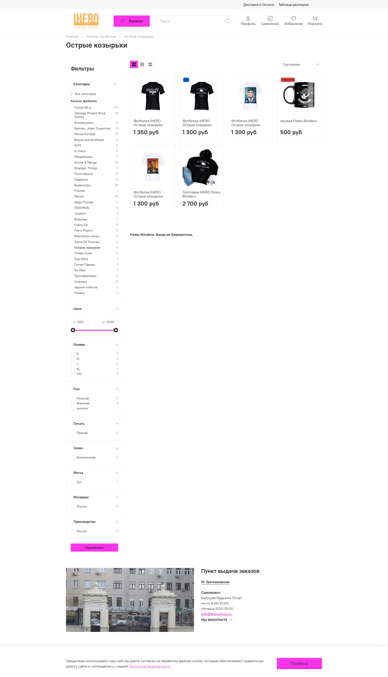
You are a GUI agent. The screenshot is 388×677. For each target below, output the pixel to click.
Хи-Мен (80, 270)
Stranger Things (85, 168)
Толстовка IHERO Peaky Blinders (201, 194)
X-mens (80, 151)
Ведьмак (80, 219)
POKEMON (81, 208)
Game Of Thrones (86, 242)
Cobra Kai (81, 225)
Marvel (79, 196)
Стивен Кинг (83, 253)
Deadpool (81, 180)
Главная (72, 36)
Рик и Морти (83, 230)
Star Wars (81, 259)
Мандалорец (83, 157)
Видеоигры (82, 185)
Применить (94, 547)
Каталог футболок (101, 36)
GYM (77, 145)
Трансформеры (85, 276)
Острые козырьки (87, 248)
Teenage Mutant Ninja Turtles (89, 115)
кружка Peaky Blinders (298, 120)
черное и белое (85, 287)
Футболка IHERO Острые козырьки (148, 122)
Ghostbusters (84, 123)
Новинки (80, 282)
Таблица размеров (293, 4)
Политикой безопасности (149, 666)
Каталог (136, 21)
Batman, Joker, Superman (92, 128)
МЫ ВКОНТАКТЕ (214, 620)
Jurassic (80, 213)
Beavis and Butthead (89, 140)
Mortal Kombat (84, 134)
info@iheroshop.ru (216, 614)
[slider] (73, 330)
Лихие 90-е (82, 108)
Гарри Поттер (83, 202)
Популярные (83, 174)
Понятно (299, 663)
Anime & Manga (85, 162)
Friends (79, 191)
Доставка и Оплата (258, 4)
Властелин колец (86, 236)
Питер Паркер (84, 265)
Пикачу (79, 293)
